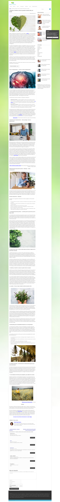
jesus (11, 440)
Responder (32, 437)
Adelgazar (21, 6)
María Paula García (17, 422)
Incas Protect (20, 411)
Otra (38, 51)
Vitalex (15, 52)
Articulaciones (39, 47)
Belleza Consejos (13, 500)
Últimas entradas (15, 420)
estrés (28, 33)
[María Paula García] (11, 425)
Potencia (26, 6)
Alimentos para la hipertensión (27, 402)
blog (30, 416)
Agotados (38, 46)
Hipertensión (15, 117)
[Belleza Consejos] (12, 4)
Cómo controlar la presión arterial (15, 165)
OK (52, 37)
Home (11, 6)
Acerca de (11, 420)
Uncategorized (39, 56)
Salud (18, 6)
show (17, 66)
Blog (30, 6)
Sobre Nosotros (34, 6)
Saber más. (55, 35)
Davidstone (12, 447)
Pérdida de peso (39, 52)
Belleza (14, 6)
